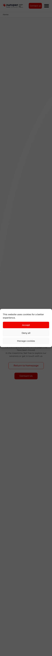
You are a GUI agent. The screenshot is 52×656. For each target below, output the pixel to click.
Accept (26, 325)
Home (5, 14)
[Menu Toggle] (46, 5)
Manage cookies (26, 340)
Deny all (26, 332)
